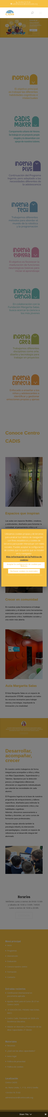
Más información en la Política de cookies (24, 558)
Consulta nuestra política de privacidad (24, 575)
